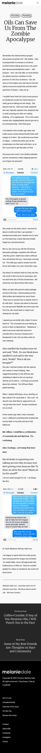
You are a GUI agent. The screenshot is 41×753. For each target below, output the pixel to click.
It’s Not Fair (7, 711)
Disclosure (23, 681)
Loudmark (6, 685)
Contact (6, 724)
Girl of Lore (7, 698)
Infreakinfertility (9, 702)
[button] (37, 3)
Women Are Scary (10, 715)
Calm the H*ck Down (11, 707)
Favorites (15, 16)
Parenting (27, 16)
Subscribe (7, 729)
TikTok (5, 742)
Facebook (6, 733)
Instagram (6, 737)
